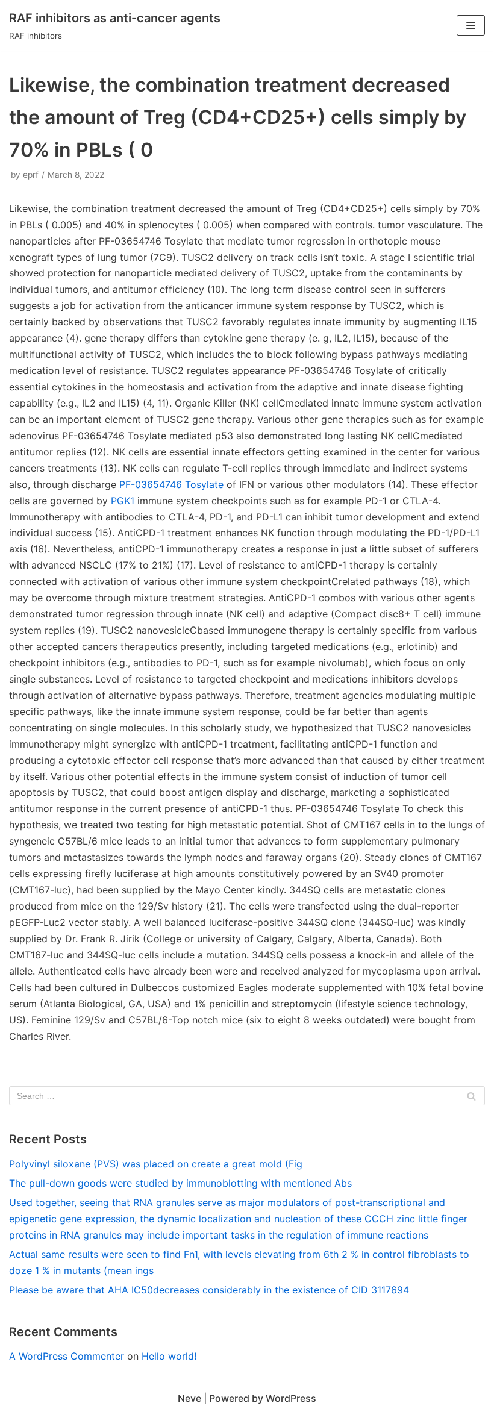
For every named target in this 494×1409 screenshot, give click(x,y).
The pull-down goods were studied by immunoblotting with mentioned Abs (180, 1183)
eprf (31, 175)
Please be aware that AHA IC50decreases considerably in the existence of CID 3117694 (209, 1290)
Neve (189, 1398)
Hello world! (169, 1356)
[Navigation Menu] (471, 25)
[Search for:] (247, 1095)
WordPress (291, 1398)
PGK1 (122, 501)
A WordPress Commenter (66, 1356)
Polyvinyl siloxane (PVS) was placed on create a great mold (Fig (155, 1164)
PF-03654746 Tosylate (171, 484)
